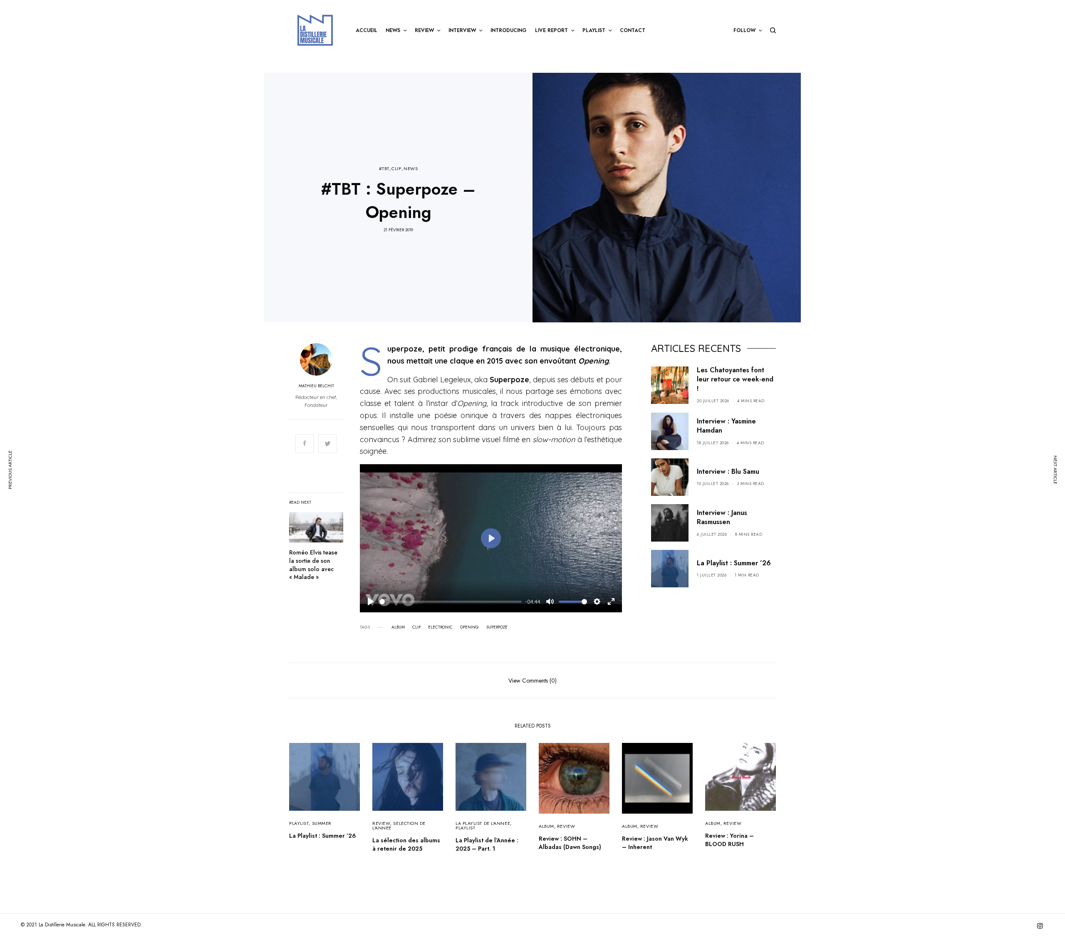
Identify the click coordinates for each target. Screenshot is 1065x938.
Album (398, 627)
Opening (469, 627)
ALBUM (546, 826)
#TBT (384, 168)
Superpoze (497, 627)
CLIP (396, 168)
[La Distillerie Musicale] (315, 30)
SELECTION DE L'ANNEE (399, 825)
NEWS (411, 168)
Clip (416, 627)
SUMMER (322, 823)
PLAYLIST (299, 823)
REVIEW (381, 823)
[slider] (450, 602)
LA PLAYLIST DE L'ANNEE (483, 823)
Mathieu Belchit (316, 386)
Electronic (440, 627)
